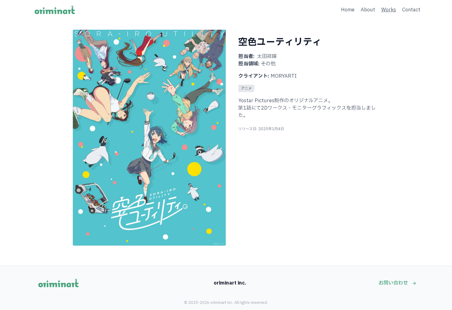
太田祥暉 (267, 56)
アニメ (246, 88)
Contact (411, 10)
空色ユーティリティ (279, 42)
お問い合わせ (394, 283)
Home (348, 10)
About (368, 10)
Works (388, 10)
